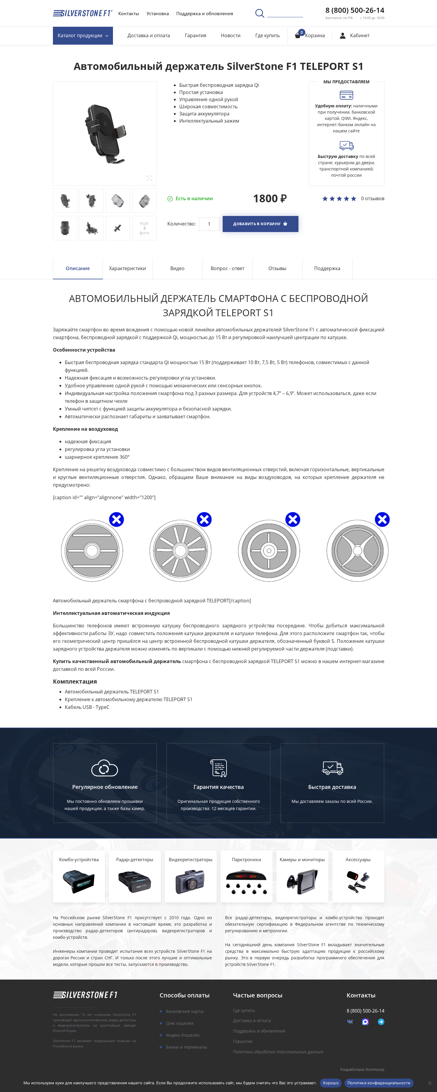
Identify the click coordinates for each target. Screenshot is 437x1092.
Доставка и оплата (149, 35)
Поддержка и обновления (204, 13)
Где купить (267, 35)
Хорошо (331, 1082)
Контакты (128, 13)
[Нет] (430, 1083)
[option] (105, 134)
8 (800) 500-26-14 (355, 10)
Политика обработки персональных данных (278, 1052)
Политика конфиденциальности (379, 1082)
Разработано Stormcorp (362, 1069)
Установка (158, 13)
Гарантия (195, 35)
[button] (260, 224)
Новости (230, 35)
